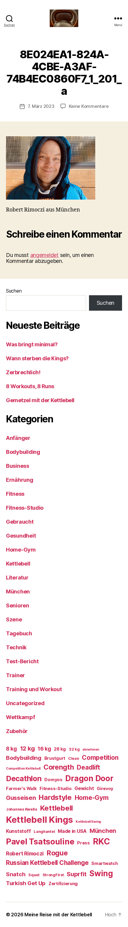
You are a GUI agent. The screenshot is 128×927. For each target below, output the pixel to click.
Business (17, 466)
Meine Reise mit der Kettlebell (58, 914)
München (18, 591)
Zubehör (17, 731)
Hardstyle (55, 797)
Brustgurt (54, 758)
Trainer (15, 675)
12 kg (27, 748)
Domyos (53, 779)
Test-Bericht (22, 661)
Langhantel (44, 831)
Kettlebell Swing (88, 822)
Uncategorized (25, 703)
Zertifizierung (63, 883)
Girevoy (105, 788)
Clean (73, 758)
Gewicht (84, 788)
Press (83, 842)
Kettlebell (18, 563)
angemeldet (44, 255)
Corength (58, 767)
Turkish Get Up (26, 883)
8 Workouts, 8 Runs (30, 386)
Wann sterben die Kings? (37, 358)
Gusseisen (21, 797)
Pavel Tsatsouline (40, 841)
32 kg (74, 749)
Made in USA (72, 831)
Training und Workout (34, 689)
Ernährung (19, 480)
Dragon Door (89, 778)
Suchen (13, 291)
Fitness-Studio (24, 508)
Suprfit (76, 874)
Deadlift (88, 767)
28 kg (60, 748)
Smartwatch (104, 863)
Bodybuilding (23, 452)
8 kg (11, 749)
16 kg (44, 749)
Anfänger (18, 438)
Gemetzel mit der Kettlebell (40, 400)
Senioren (17, 605)
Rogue (57, 853)
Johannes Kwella (21, 809)
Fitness (15, 494)
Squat (34, 875)
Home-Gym (21, 550)
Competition (100, 757)
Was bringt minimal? (31, 344)
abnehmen (90, 749)
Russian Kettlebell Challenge (47, 862)
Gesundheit (21, 536)
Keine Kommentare (89, 106)
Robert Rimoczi (25, 853)
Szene (14, 619)
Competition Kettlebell (23, 768)
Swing (101, 873)
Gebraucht (20, 522)
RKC (101, 841)
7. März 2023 (41, 106)
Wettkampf (20, 717)
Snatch (15, 874)
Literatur (17, 577)
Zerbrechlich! (23, 372)
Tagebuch (19, 633)
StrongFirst (53, 875)
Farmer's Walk (21, 788)
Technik (16, 647)
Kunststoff (18, 831)
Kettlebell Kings (39, 819)
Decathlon (24, 778)
